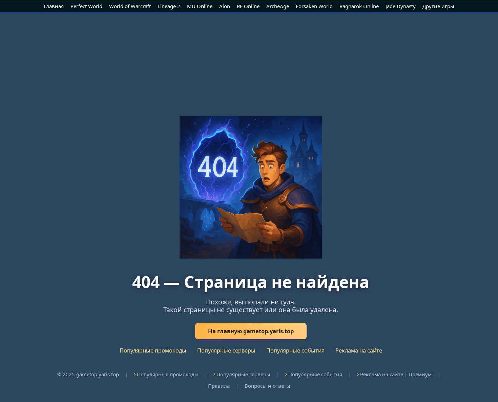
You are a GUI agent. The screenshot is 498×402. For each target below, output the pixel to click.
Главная (54, 6)
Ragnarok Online (359, 6)
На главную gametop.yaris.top (251, 331)
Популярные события (295, 350)
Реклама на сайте (358, 350)
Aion (224, 6)
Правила (219, 386)
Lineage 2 (169, 6)
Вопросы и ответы (267, 386)
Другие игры (438, 6)
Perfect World (86, 6)
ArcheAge (277, 6)
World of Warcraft (130, 6)
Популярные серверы (226, 350)
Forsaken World (314, 6)
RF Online (248, 6)
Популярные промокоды (153, 350)
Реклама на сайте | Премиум (396, 374)
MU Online (199, 6)
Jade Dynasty (401, 6)
